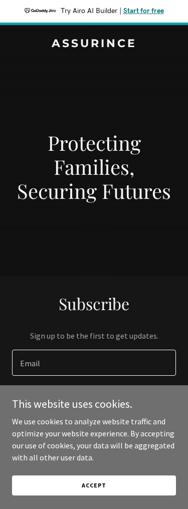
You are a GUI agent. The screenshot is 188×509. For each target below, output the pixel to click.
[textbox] (94, 363)
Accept (94, 485)
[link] (94, 44)
